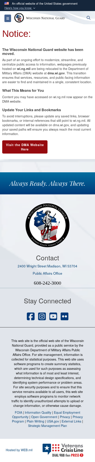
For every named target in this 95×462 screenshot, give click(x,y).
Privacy (65, 417)
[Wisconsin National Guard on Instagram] (42, 317)
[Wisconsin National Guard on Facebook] (30, 317)
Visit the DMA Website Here (25, 147)
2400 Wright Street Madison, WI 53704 (47, 265)
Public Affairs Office (47, 273)
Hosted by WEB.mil (19, 450)
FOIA (18, 412)
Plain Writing (35, 421)
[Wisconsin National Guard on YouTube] (53, 317)
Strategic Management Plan (47, 425)
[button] (20, 8)
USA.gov (53, 421)
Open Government (44, 417)
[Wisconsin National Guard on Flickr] (64, 317)
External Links (71, 421)
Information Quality (38, 412)
